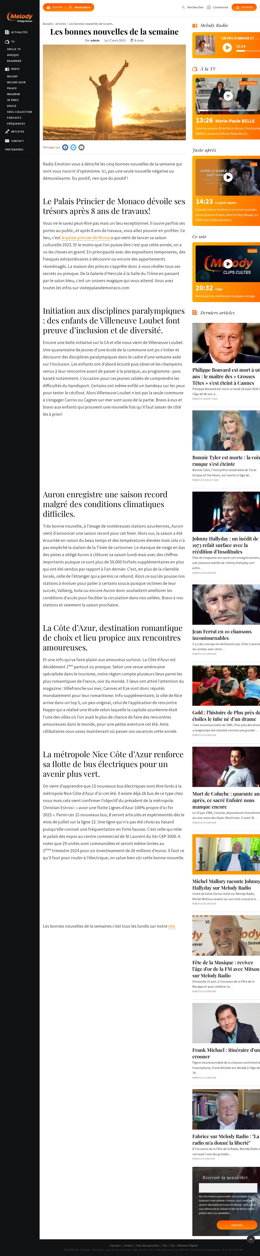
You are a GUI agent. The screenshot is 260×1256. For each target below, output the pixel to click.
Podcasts (14, 117)
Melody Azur (16, 82)
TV (13, 41)
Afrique (13, 55)
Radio (15, 69)
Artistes (17, 131)
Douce (11, 106)
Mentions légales (188, 1245)
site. (172, 926)
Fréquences (16, 123)
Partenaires (14, 149)
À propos (115, 1245)
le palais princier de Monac (86, 237)
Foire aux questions (147, 1245)
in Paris (13, 100)
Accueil (48, 24)
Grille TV (14, 49)
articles (60, 24)
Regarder (14, 61)
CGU (164, 1245)
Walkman (13, 94)
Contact (17, 141)
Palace (12, 88)
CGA (172, 1245)
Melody (12, 76)
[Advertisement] (114, 446)
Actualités (19, 32)
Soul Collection (19, 112)
